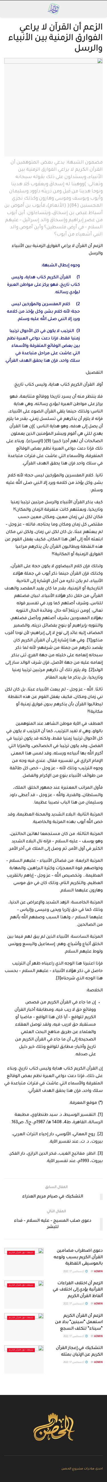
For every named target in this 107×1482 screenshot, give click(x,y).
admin (98, 1271)
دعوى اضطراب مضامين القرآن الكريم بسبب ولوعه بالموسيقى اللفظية (78, 1257)
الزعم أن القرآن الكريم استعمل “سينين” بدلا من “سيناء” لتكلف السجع (79, 1322)
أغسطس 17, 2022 (74, 1271)
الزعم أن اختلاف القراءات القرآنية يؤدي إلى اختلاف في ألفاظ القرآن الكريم (78, 1290)
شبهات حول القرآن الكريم (21, 1253)
